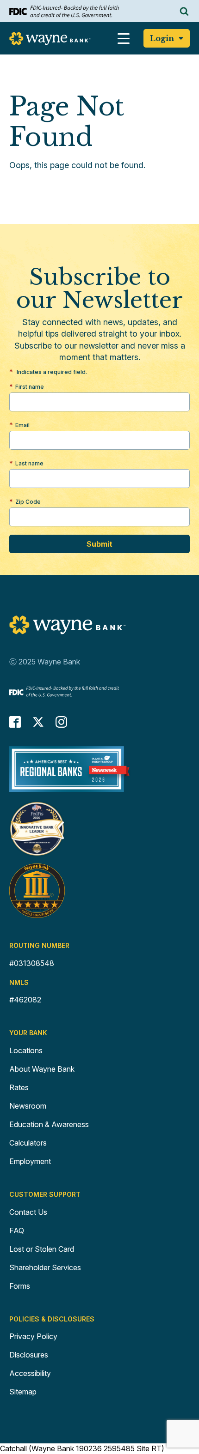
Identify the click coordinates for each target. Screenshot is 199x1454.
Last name (29, 463)
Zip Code (28, 501)
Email (22, 425)
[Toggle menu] (124, 38)
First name (29, 386)
